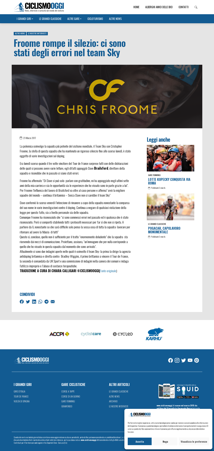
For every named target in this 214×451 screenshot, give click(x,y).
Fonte (103, 270)
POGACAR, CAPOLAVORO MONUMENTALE (164, 230)
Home (136, 7)
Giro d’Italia (19, 391)
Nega (165, 441)
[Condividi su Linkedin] (34, 301)
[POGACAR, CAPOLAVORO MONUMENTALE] (170, 207)
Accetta (140, 441)
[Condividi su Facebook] (22, 301)
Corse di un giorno (70, 396)
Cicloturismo (95, 19)
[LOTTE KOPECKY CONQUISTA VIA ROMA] (170, 158)
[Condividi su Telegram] (46, 301)
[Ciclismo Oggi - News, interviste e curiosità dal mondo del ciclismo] (39, 7)
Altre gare (73, 19)
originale (111, 270)
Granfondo (66, 406)
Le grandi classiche (50, 19)
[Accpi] (59, 334)
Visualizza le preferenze (194, 441)
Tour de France (21, 396)
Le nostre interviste (37, 33)
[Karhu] (154, 334)
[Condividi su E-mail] (53, 301)
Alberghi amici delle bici (159, 7)
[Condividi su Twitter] (28, 301)
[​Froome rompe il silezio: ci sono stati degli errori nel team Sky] (107, 96)
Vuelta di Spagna (22, 401)
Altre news (115, 19)
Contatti (184, 7)
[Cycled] (123, 334)
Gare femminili (154, 175)
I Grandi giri (24, 19)
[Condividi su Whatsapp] (40, 301)
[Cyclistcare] (91, 334)
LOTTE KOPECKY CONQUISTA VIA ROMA (169, 181)
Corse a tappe (68, 391)
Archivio (113, 401)
